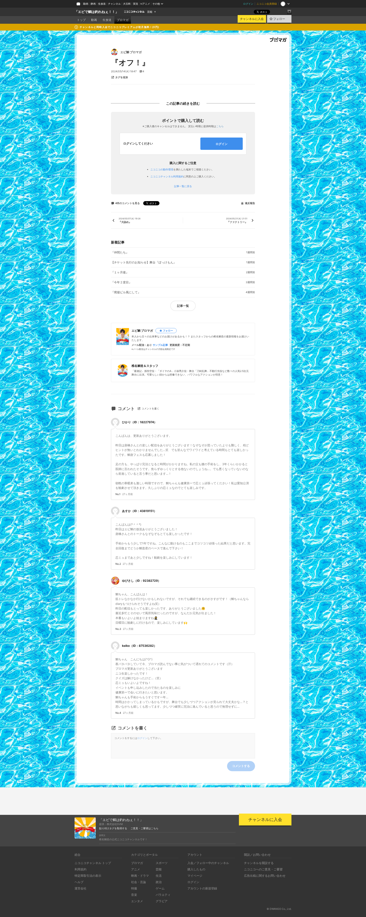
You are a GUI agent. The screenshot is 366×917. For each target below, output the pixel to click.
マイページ (194, 875)
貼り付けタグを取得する (113, 828)
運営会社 (80, 888)
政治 (159, 882)
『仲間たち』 (120, 252)
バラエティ (163, 894)
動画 (85, 3)
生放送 (102, 3)
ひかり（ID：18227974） (139, 422)
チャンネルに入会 (252, 19)
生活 (159, 875)
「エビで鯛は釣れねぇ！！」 (97, 12)
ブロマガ (123, 20)
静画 (93, 3)
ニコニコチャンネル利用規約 (166, 176)
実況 (135, 3)
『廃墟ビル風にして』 (126, 292)
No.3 (118, 629)
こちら (220, 126)
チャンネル (114, 3)
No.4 (118, 713)
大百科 (127, 3)
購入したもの (196, 869)
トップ (81, 20)
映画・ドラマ (140, 875)
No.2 (118, 564)
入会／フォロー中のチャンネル (208, 863)
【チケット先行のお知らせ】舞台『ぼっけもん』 (143, 262)
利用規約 (80, 869)
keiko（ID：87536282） (139, 645)
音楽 (134, 894)
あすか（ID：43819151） (139, 511)
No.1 (118, 494)
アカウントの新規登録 (202, 888)
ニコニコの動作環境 (161, 169)
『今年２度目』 (121, 282)
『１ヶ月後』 (120, 272)
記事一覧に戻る (183, 186)
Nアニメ (145, 3)
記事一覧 (183, 306)
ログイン (248, 3)
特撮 (134, 888)
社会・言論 (138, 882)
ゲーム (160, 888)
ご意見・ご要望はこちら (144, 828)
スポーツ (162, 863)
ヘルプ (79, 882)
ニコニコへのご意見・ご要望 (263, 869)
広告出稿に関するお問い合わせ (265, 875)
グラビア (162, 901)
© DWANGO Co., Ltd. (279, 908)
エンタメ (137, 901)
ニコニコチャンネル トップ (93, 863)
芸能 (149, 11)
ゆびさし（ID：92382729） (141, 580)
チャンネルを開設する (259, 863)
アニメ (135, 869)
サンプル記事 (160, 345)
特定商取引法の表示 (88, 875)
